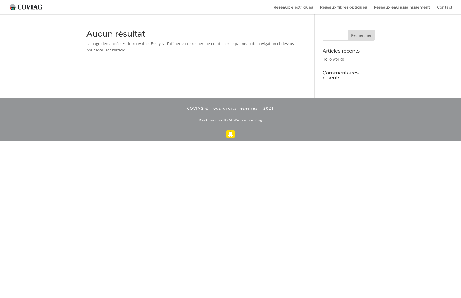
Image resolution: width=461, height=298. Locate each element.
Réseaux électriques (293, 7)
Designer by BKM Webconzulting (231, 120)
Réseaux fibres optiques (343, 7)
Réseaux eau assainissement (402, 7)
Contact (444, 7)
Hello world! (333, 59)
